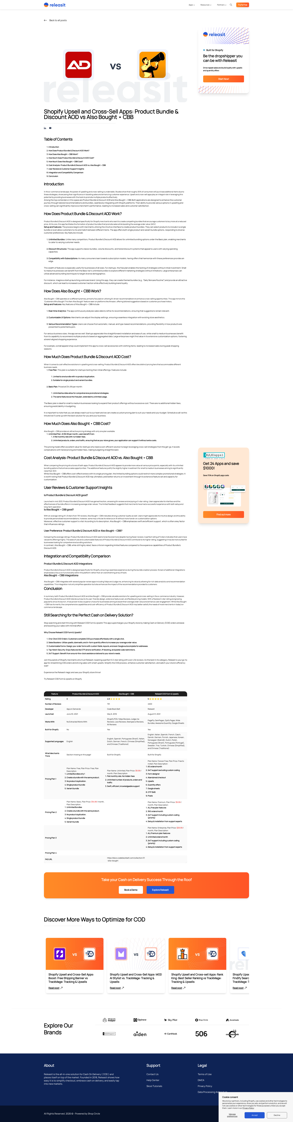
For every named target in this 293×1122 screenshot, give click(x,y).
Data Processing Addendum (212, 1092)
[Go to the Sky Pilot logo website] (170, 1020)
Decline (277, 1115)
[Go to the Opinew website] (140, 1020)
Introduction (54, 147)
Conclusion (53, 176)
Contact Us (152, 1074)
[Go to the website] (140, 1033)
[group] (74, 965)
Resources (205, 5)
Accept (255, 1115)
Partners (221, 5)
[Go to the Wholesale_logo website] (109, 1020)
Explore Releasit (160, 889)
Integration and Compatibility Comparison (66, 172)
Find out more (224, 514)
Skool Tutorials (154, 1086)
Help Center (152, 1080)
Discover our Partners (223, 15)
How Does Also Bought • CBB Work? (63, 154)
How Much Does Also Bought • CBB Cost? (66, 161)
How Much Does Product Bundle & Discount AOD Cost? (71, 158)
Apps (191, 5)
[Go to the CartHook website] (170, 1034)
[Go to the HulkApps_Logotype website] (109, 1033)
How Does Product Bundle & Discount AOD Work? (69, 150)
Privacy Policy (248, 1108)
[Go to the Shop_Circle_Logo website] (201, 1020)
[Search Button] (230, 4)
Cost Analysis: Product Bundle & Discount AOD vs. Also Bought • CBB (77, 165)
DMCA (201, 1080)
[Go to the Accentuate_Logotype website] (232, 1020)
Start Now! (223, 78)
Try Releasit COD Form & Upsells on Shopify (63, 679)
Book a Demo (130, 889)
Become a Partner (221, 11)
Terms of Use (205, 1074)
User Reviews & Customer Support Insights (66, 169)
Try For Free (242, 5)
